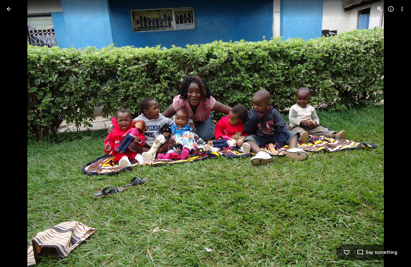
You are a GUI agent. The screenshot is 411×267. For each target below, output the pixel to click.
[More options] (402, 9)
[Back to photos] (9, 9)
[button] (15, 133)
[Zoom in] (379, 9)
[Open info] (390, 9)
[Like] (346, 252)
